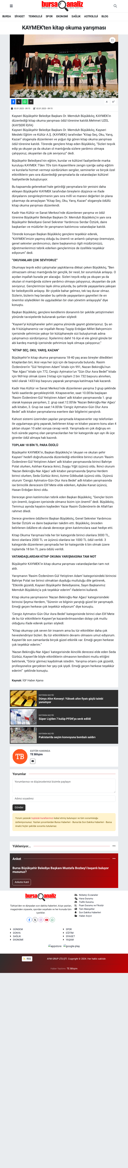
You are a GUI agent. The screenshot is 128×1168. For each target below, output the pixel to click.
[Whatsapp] (52, 919)
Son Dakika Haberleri (90, 912)
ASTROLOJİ (91, 16)
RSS (28, 958)
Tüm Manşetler (87, 909)
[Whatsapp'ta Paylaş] (25, 101)
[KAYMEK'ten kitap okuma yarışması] (64, 66)
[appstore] (55, 946)
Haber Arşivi (85, 915)
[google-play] (72, 946)
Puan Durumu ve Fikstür (91, 905)
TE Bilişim (36, 754)
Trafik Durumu (86, 902)
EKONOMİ (62, 16)
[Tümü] (114, 846)
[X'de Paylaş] (19, 101)
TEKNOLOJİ (35, 16)
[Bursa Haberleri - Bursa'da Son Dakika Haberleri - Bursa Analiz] (63, 6)
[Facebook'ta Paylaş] (13, 101)
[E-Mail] (32, 761)
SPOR (49, 16)
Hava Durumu (86, 898)
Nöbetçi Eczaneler (88, 895)
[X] (35, 919)
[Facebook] (29, 919)
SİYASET (20, 16)
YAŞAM (70, 939)
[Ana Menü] (11, 6)
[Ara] (115, 6)
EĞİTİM (70, 932)
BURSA (6, 16)
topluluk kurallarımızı (42, 818)
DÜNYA (17, 932)
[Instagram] (40, 919)
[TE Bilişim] (19, 756)
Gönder (19, 807)
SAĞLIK (75, 16)
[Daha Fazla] (30, 101)
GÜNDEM (18, 929)
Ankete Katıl (22, 882)
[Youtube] (46, 919)
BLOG (104, 16)
